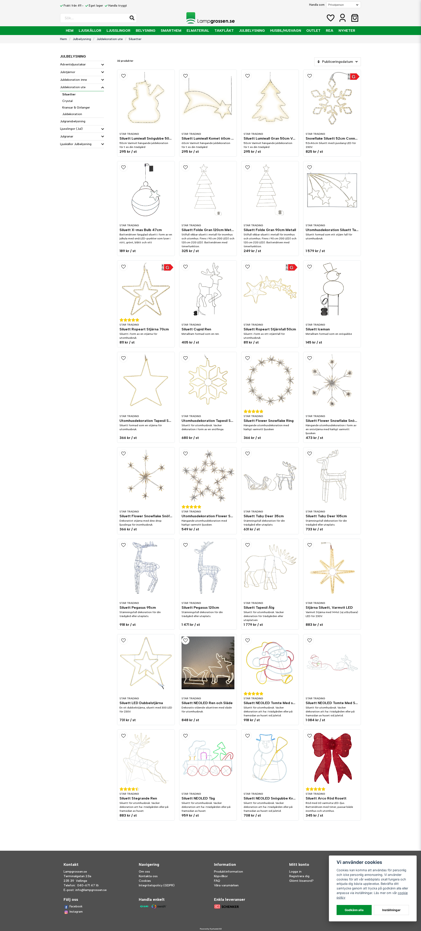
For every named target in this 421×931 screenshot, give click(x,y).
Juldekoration (72, 114)
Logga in (295, 871)
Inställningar (391, 910)
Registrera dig (299, 876)
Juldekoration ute (110, 39)
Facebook (76, 906)
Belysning (145, 30)
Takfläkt (224, 30)
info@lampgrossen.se (91, 890)
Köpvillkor (221, 876)
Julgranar (66, 136)
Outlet (313, 30)
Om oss (144, 871)
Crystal (67, 101)
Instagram (76, 911)
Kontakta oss (148, 876)
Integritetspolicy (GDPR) (157, 885)
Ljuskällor (90, 30)
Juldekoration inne (73, 80)
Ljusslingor (118, 30)
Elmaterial (198, 30)
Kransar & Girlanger (76, 107)
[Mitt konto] (342, 18)
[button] (132, 18)
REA (329, 30)
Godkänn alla (354, 910)
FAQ (217, 881)
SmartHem (171, 30)
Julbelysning (252, 30)
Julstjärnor (67, 72)
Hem (69, 30)
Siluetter (69, 94)
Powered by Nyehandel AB (210, 929)
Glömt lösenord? (301, 881)
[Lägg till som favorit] (330, 18)
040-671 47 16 (88, 885)
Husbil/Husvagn (285, 30)
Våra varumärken (226, 885)
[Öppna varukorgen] (355, 18)
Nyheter (347, 30)
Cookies (145, 881)
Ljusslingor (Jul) (71, 129)
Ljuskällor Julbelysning (75, 144)
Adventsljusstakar (73, 64)
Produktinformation (228, 871)
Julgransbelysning (72, 121)
